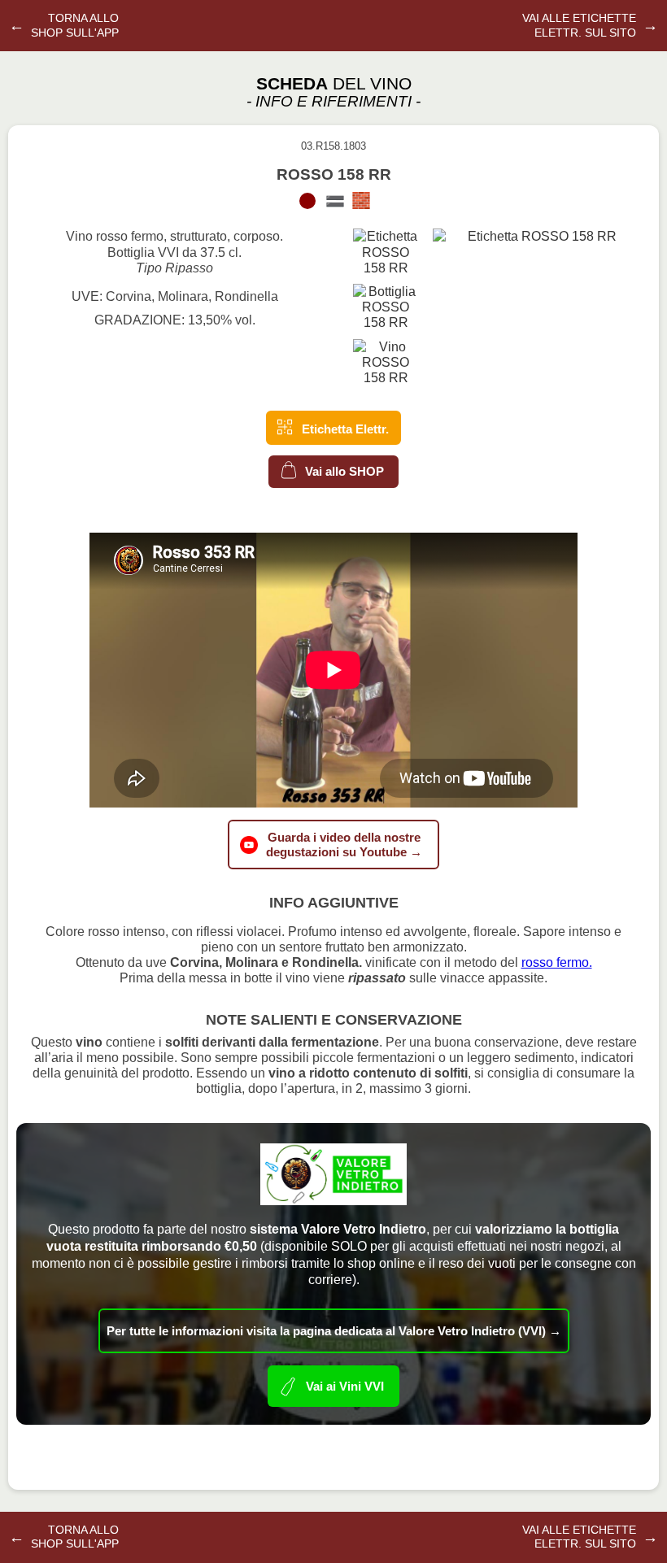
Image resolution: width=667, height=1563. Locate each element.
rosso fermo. (556, 962)
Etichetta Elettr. (344, 429)
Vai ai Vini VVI (345, 1385)
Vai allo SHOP (343, 470)
